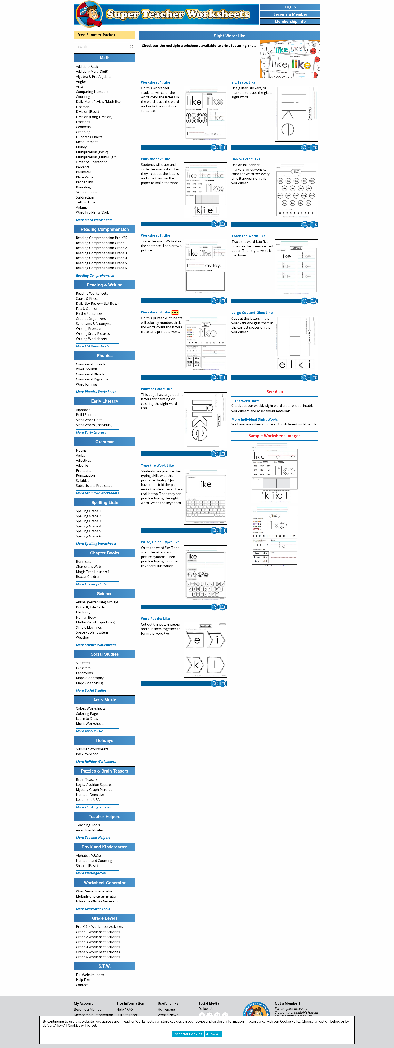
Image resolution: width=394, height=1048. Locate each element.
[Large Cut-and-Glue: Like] (296, 344)
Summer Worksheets (92, 749)
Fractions (83, 121)
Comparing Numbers (92, 91)
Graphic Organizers (91, 318)
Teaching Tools (88, 825)
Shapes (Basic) (87, 865)
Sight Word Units (89, 420)
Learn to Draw (87, 718)
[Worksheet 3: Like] (205, 267)
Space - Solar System (92, 632)
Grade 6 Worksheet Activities (98, 957)
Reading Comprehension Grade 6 (101, 268)
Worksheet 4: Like (155, 312)
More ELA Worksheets (93, 346)
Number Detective (90, 794)
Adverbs (82, 465)
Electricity (83, 612)
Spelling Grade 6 (88, 536)
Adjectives (83, 460)
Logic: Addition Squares (94, 784)
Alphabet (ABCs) (88, 855)
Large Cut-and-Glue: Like (252, 312)
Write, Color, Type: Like (160, 542)
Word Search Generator (94, 891)
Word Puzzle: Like (155, 618)
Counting (83, 96)
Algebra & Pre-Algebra (93, 76)
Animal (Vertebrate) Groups (97, 602)
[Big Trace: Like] (296, 113)
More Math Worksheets (94, 220)
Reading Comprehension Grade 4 (101, 258)
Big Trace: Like (243, 82)
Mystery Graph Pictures (94, 789)
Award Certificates (90, 830)
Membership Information (93, 1014)
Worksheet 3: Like (155, 235)
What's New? (168, 1014)
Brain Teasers (87, 779)
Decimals (83, 106)
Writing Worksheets (91, 338)
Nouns (81, 450)
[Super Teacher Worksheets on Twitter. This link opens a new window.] (209, 1015)
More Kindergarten (91, 873)
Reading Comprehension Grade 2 (101, 248)
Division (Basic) (87, 111)
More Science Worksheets (96, 645)
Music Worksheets (90, 723)
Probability (84, 182)
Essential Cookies (187, 1034)
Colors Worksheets (90, 708)
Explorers (83, 668)
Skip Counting (87, 192)
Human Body (86, 617)
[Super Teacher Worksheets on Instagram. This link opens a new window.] (225, 1015)
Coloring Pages (88, 713)
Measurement (87, 142)
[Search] (131, 46)
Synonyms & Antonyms (93, 323)
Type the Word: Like (157, 465)
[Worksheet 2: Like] (205, 190)
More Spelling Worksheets (96, 543)
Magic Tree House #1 (92, 571)
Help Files (83, 979)
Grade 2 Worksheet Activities (98, 936)
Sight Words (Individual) (94, 424)
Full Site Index (127, 1014)
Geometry (83, 127)
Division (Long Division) (94, 117)
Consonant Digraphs (92, 379)
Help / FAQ (125, 1009)
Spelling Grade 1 (88, 511)
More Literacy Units (91, 584)
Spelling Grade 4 (88, 526)
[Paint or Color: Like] (205, 420)
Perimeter (83, 172)
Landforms (84, 673)
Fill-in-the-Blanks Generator (97, 901)
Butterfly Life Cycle (90, 607)
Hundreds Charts (89, 137)
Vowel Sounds (86, 369)
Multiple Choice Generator (96, 896)
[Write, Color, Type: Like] (205, 573)
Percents (82, 167)
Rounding (83, 187)
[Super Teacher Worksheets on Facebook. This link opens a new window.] (202, 1015)
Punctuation (85, 475)
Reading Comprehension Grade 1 (101, 243)
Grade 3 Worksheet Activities (98, 942)
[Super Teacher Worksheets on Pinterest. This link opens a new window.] (217, 1015)
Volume (82, 207)
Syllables (82, 480)
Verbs (80, 455)
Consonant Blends (90, 374)
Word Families (86, 384)
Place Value (84, 177)
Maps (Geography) (90, 678)
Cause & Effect (87, 298)
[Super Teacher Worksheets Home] (166, 14)
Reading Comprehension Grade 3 (101, 253)
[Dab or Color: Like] (296, 190)
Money (81, 147)
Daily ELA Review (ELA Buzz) (97, 303)
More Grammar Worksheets (97, 493)
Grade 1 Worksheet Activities (98, 932)
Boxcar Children (88, 576)
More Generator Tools (93, 909)
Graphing (83, 132)
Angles (81, 81)
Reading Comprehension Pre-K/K (101, 237)
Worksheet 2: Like (155, 159)
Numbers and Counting (94, 860)
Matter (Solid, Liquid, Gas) (95, 622)
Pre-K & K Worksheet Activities (99, 926)
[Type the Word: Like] (205, 497)
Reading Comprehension (95, 275)
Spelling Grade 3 (88, 521)
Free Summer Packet (96, 34)
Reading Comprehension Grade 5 (101, 263)
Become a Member (88, 1009)
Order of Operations (91, 162)
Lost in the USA (88, 799)
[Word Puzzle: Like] (205, 650)
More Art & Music (89, 731)
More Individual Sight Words (254, 419)
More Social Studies (91, 690)
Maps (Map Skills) (89, 683)
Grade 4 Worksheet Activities (98, 947)
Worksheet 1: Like (155, 82)
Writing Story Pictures (93, 333)
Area (79, 86)
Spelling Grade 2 (88, 516)
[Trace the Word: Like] (296, 267)
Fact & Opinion (87, 308)
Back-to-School (87, 754)
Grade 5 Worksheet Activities (98, 952)
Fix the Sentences (89, 313)
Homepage (166, 1009)
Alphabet (83, 409)
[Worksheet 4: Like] (205, 343)
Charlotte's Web (88, 566)
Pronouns (83, 470)
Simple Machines (89, 627)
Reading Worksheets (92, 293)
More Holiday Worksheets (96, 761)
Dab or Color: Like (245, 159)
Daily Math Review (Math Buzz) (100, 101)
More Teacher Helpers (93, 837)
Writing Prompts (89, 328)
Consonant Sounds (90, 364)
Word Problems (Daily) (93, 212)
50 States (83, 663)
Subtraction (85, 197)
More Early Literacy (91, 432)
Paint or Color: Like (156, 389)
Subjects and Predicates (94, 485)
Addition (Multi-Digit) (92, 71)
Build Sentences (88, 414)
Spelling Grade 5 (88, 531)
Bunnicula (83, 561)
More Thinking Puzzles (93, 807)
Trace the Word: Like (248, 236)
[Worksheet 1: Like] (205, 113)
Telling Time (85, 202)
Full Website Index (90, 974)
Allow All (213, 1034)
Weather (82, 637)
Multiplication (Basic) (92, 152)
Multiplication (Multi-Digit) (96, 157)
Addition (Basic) (88, 66)
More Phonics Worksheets (96, 391)
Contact (82, 985)
